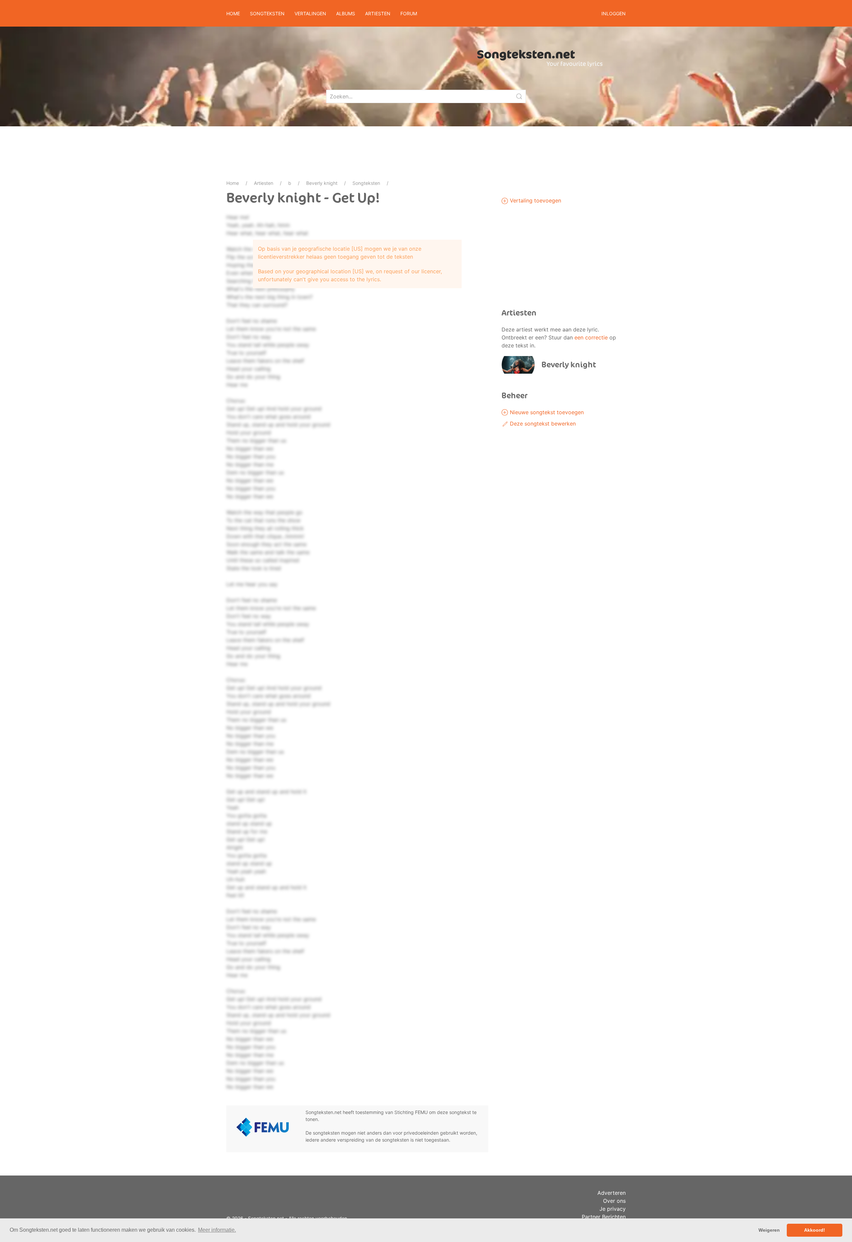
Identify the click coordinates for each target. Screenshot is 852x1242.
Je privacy (612, 1208)
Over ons (614, 1200)
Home (233, 13)
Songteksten (366, 183)
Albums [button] (345, 13)
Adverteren (611, 1192)
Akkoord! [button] (814, 1230)
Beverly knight (321, 183)
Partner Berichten (604, 1216)
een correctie (591, 337)
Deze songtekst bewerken (542, 423)
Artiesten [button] (377, 13)
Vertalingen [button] (310, 13)
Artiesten (263, 183)
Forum (408, 13)
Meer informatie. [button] (217, 1230)
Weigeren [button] (769, 1230)
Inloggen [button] (613, 13)
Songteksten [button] (267, 13)
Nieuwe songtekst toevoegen (546, 412)
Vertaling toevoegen (534, 200)
